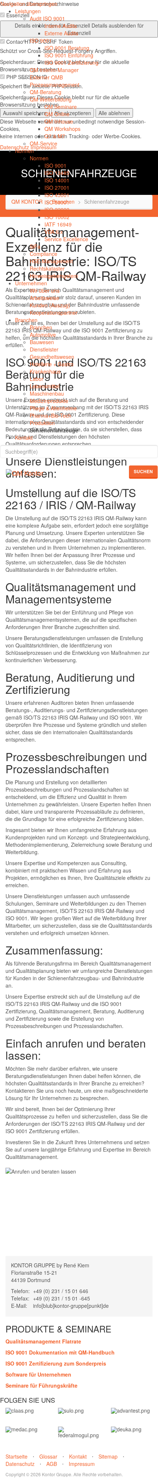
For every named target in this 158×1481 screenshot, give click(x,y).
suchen (143, 471)
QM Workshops (62, 128)
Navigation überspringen (28, 3)
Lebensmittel (45, 386)
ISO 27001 (56, 187)
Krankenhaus (45, 371)
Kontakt (24, 437)
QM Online (56, 114)
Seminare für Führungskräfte (42, 1385)
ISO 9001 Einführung (68, 55)
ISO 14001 (56, 180)
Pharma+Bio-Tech (50, 415)
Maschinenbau (47, 393)
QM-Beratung (45, 92)
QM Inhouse (58, 121)
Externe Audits (61, 33)
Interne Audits (60, 25)
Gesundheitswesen (52, 356)
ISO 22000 (56, 209)
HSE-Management (51, 261)
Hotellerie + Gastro (51, 364)
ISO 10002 (56, 217)
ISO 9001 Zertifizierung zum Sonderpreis (56, 1363)
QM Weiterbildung (51, 99)
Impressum (82, 1463)
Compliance (43, 253)
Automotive (43, 334)
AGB (51, 1463)
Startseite (17, 1456)
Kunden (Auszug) (50, 305)
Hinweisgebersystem (54, 275)
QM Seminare (60, 106)
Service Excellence (66, 239)
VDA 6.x (53, 231)
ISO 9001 (41, 40)
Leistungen (28, 11)
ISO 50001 (56, 202)
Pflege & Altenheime (53, 408)
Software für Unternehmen (38, 1374)
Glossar (48, 1456)
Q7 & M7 (54, 136)
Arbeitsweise (44, 297)
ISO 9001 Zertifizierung (71, 62)
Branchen (26, 320)
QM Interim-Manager (54, 70)
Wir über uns (45, 290)
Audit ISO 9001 (47, 18)
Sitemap (108, 1456)
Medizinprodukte (49, 400)
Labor (36, 378)
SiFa (35, 246)
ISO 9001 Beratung (66, 47)
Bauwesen (42, 342)
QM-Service (43, 143)
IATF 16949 (58, 224)
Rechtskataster (47, 268)
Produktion (42, 423)
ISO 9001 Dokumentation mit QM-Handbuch (60, 1352)
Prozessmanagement (54, 84)
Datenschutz (20, 1463)
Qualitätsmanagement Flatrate (43, 1341)
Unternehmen (31, 283)
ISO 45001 (56, 195)
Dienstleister (44, 349)
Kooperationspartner (54, 312)
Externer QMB (46, 77)
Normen (24, 150)
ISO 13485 (56, 172)
